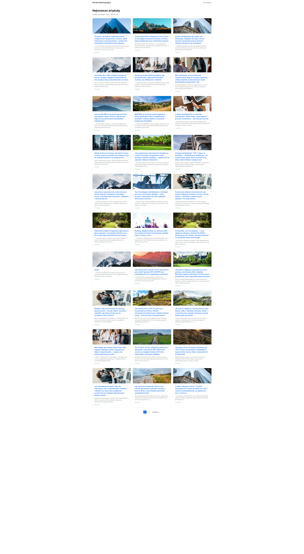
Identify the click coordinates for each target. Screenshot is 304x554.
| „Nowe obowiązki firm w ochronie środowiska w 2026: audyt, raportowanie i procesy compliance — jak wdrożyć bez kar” (192, 116)
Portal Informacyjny (101, 2)
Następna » (156, 412)
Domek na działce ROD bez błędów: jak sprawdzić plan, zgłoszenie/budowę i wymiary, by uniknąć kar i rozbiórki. (149, 77)
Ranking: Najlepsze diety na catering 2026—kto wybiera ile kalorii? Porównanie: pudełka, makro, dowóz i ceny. (152, 233)
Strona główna (207, 2)
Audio (96, 270)
